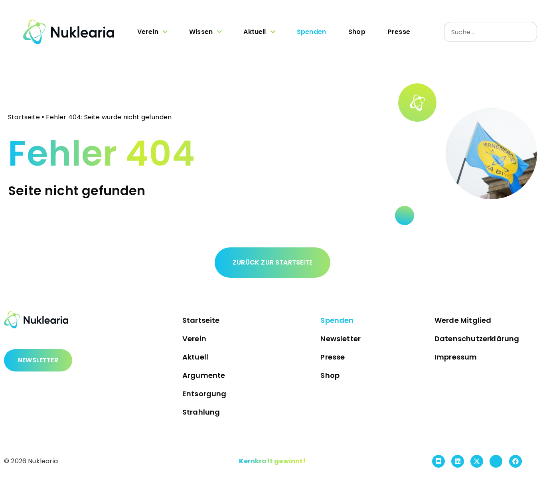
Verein (147, 31)
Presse (399, 31)
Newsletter (340, 339)
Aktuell (254, 31)
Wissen (201, 31)
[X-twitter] (476, 461)
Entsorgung (204, 394)
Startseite (24, 116)
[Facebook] (515, 461)
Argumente (203, 375)
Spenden (311, 31)
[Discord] (438, 461)
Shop (356, 31)
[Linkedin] (457, 461)
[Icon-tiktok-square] (496, 461)
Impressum (455, 357)
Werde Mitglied (463, 320)
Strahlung (201, 412)
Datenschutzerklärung (476, 339)
